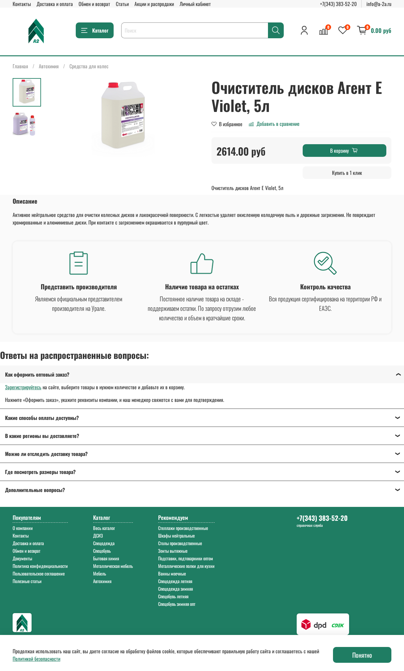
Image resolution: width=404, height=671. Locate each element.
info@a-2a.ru (378, 4)
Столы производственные (180, 543)
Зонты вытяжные (172, 550)
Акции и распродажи (154, 4)
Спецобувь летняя (173, 596)
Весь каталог (104, 528)
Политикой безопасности (36, 658)
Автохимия (49, 66)
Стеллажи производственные (183, 528)
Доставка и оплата (55, 4)
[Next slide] (189, 117)
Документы (22, 558)
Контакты (22, 4)
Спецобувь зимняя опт (176, 603)
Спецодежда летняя (175, 581)
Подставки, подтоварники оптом (185, 558)
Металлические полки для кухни (186, 566)
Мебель (99, 573)
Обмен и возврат (94, 4)
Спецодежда (104, 543)
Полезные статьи (27, 581)
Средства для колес (89, 66)
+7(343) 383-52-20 (338, 4)
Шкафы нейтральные (176, 535)
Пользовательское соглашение (39, 573)
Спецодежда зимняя (175, 588)
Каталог (100, 30)
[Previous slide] (56, 117)
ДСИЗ (98, 535)
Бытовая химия (106, 558)
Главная (20, 66)
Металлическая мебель (113, 566)
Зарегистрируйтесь (23, 387)
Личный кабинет (195, 4)
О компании (23, 528)
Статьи (122, 4)
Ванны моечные (172, 573)
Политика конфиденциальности (40, 566)
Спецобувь (102, 550)
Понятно (362, 655)
